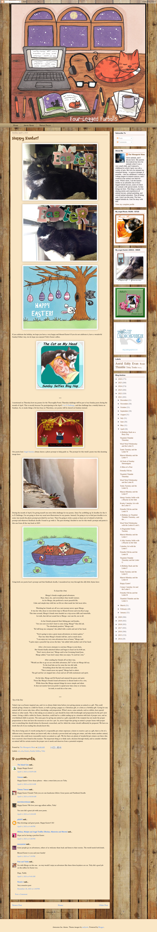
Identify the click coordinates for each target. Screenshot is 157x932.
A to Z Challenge (68, 405)
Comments (122, 142)
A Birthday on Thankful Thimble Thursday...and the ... (129, 517)
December (124, 400)
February (123, 609)
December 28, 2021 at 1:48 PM (28, 889)
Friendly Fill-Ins (126, 471)
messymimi (21, 844)
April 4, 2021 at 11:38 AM (26, 814)
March (123, 605)
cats (22, 751)
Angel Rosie (29, 125)
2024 (120, 386)
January (123, 613)
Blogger (101, 927)
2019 (120, 621)
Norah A (20, 882)
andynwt (85, 927)
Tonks (134, 367)
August (123, 415)
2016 (120, 631)
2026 (120, 379)
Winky (140, 367)
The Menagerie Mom (136, 154)
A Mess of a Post (126, 467)
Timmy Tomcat (23, 789)
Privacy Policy (45, 125)
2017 (120, 628)
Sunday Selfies (35, 751)
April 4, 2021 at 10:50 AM (26, 796)
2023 (120, 390)
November (124, 404)
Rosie (142, 364)
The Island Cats (23, 765)
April (122, 429)
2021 (120, 397)
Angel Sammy (29, 452)
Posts (120, 138)
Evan (135, 363)
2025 (120, 383)
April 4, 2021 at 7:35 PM (26, 856)
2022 (120, 393)
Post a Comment (21, 894)
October (123, 407)
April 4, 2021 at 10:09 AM (26, 772)
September (124, 411)
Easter (26, 751)
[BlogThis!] (54, 747)
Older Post (103, 905)
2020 (120, 617)
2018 (120, 624)
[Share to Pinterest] (60, 747)
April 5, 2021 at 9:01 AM (26, 876)
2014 (120, 639)
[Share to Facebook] (58, 747)
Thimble (120, 367)
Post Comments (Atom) (65, 912)
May (122, 425)
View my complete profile (124, 204)
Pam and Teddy (23, 862)
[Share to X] (56, 747)
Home (15, 125)
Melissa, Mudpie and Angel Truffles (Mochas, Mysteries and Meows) (42, 832)
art (19, 751)
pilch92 (20, 819)
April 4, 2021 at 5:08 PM (26, 839)
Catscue (20, 777)
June (122, 422)
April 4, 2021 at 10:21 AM (26, 784)
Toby (43, 751)
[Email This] (51, 747)
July (122, 418)
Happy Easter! (125, 583)
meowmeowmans (23, 802)
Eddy (127, 363)
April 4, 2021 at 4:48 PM (26, 826)
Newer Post (17, 905)
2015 (120, 635)
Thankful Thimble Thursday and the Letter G (129, 560)
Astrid (119, 363)
